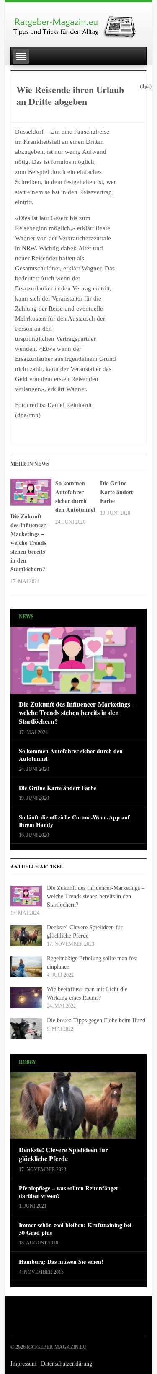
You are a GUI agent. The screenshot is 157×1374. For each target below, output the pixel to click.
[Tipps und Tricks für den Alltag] (78, 23)
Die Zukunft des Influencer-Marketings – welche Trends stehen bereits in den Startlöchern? (29, 542)
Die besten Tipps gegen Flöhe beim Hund (96, 1020)
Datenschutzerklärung (66, 1364)
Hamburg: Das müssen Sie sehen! (61, 1261)
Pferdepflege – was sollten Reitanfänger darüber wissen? (68, 1192)
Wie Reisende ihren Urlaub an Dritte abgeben (70, 96)
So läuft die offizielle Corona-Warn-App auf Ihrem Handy (74, 821)
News (26, 616)
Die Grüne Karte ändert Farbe (116, 492)
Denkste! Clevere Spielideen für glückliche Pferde (63, 1154)
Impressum (23, 1364)
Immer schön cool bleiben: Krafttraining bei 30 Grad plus (75, 1229)
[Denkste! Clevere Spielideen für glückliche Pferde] (73, 1108)
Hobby (27, 1061)
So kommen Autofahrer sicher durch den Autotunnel (75, 496)
